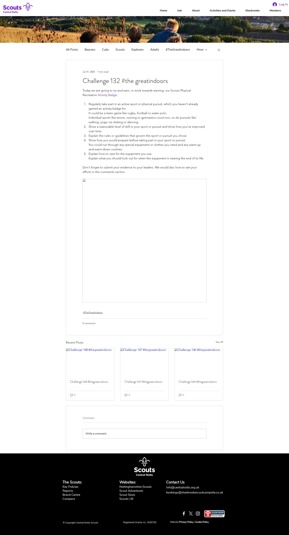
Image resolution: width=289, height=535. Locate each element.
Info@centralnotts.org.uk (183, 487)
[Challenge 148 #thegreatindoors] (90, 361)
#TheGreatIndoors (178, 50)
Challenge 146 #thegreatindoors (198, 382)
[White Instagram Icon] (198, 513)
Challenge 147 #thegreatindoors (143, 382)
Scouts (120, 50)
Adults (154, 50)
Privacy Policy (186, 522)
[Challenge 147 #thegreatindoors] (144, 361)
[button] (199, 11)
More (200, 50)
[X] (191, 513)
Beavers (90, 50)
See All (219, 341)
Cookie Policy (202, 522)
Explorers (137, 50)
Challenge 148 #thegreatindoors (89, 382)
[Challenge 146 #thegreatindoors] (199, 361)
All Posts (72, 50)
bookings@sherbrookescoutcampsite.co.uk (194, 492)
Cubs (105, 50)
